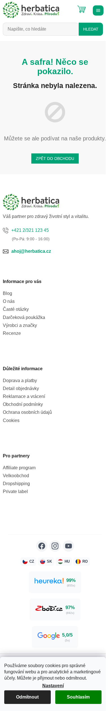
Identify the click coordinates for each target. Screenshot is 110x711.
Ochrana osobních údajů (27, 412)
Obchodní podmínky (23, 404)
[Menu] (97, 10)
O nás (9, 301)
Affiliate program (19, 467)
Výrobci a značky (20, 325)
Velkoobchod (16, 475)
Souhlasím (78, 697)
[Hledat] (67, 7)
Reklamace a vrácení (24, 396)
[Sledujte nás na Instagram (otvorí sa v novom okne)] (55, 546)
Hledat (90, 29)
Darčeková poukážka (24, 317)
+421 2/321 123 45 (30, 230)
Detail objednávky (21, 388)
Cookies (11, 420)
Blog (7, 293)
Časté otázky (16, 309)
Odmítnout (27, 697)
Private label (15, 491)
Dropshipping (16, 483)
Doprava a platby (20, 380)
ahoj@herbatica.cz (31, 251)
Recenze (12, 333)
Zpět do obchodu (55, 158)
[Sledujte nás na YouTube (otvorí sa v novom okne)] (68, 546)
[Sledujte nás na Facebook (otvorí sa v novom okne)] (41, 546)
